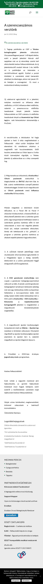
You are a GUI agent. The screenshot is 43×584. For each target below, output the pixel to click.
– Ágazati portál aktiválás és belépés (21, 536)
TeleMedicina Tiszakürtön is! (15, 447)
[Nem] (40, 576)
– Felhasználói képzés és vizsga (18, 531)
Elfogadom (16, 580)
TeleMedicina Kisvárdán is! (14, 443)
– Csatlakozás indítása (23, 526)
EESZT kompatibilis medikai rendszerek (20, 540)
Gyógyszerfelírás (12, 467)
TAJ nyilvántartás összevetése (15, 432)
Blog (15, 34)
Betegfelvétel (11, 464)
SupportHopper (11, 496)
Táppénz (9, 475)
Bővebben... (26, 580)
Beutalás (9, 471)
